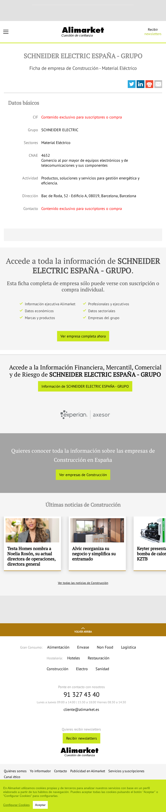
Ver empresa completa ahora (83, 336)
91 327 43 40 (81, 694)
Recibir (152, 31)
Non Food (105, 647)
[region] (83, 796)
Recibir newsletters (81, 738)
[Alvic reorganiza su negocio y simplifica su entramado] (97, 543)
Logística (128, 647)
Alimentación (58, 647)
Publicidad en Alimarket (87, 771)
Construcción (57, 668)
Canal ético (12, 777)
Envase (83, 647)
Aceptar (40, 805)
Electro (82, 668)
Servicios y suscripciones (126, 771)
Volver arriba (83, 631)
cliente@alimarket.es (81, 709)
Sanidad (102, 668)
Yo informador (40, 771)
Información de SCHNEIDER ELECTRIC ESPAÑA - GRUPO (85, 386)
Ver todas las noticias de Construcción (83, 583)
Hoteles (73, 657)
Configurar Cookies (16, 805)
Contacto (60, 771)
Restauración (98, 657)
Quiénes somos (15, 771)
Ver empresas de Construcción (83, 474)
